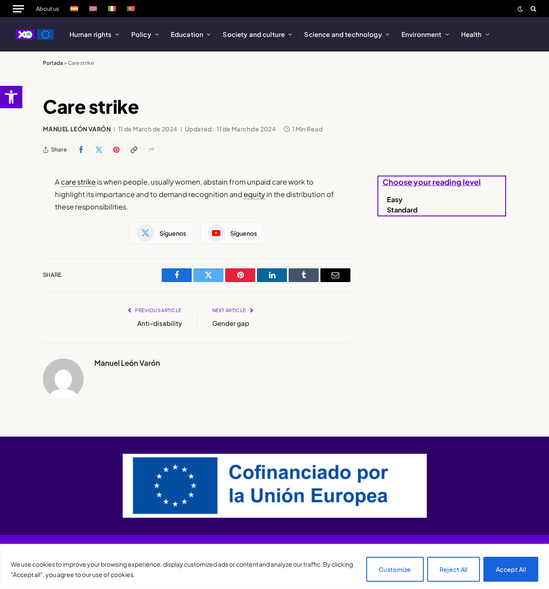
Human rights (90, 34)
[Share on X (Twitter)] (98, 150)
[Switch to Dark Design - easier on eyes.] (520, 9)
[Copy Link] (134, 150)
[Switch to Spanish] (74, 8)
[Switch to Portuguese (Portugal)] (130, 8)
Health (471, 34)
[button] (11, 97)
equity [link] (254, 194)
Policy (141, 34)
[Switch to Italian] (112, 8)
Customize (395, 569)
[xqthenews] (35, 34)
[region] (274, 566)
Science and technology (343, 34)
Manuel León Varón (77, 129)
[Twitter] (12, 204)
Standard (402, 209)
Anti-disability (159, 323)
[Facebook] (12, 224)
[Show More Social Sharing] (151, 150)
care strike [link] (78, 181)
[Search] (532, 8)
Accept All (511, 569)
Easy (394, 199)
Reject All (454, 569)
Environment (421, 34)
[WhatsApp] (12, 265)
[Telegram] (12, 245)
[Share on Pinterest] (116, 150)
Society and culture (254, 34)
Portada (53, 63)
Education (187, 34)
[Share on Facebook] (81, 150)
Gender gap (230, 323)
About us (47, 8)
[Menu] (18, 8)
